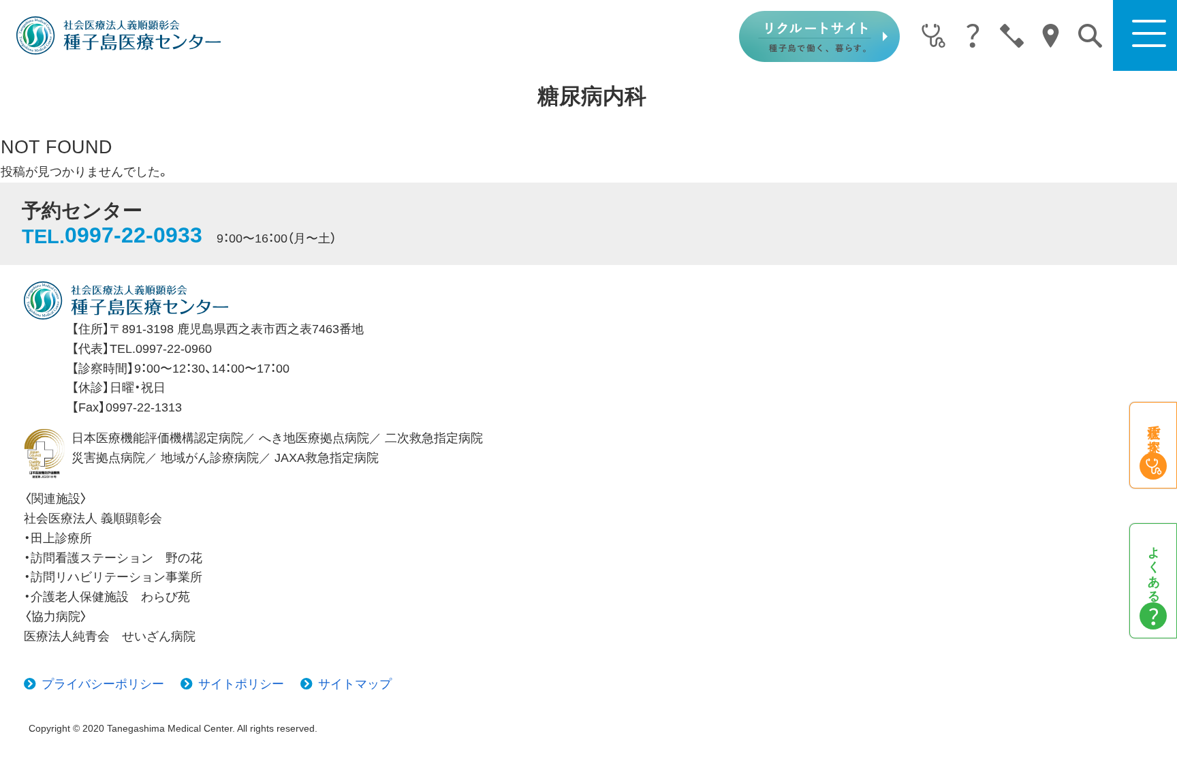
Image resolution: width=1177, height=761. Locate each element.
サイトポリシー (241, 684)
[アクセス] (1051, 37)
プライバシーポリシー (103, 684)
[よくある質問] (972, 37)
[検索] (1090, 36)
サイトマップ (355, 684)
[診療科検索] (933, 37)
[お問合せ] (1012, 37)
